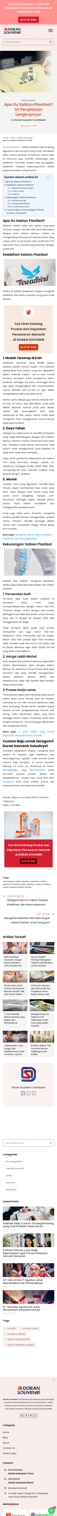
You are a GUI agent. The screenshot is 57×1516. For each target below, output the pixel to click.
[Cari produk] (50, 42)
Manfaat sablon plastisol (23, 884)
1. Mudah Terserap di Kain (21, 188)
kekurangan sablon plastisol (16, 881)
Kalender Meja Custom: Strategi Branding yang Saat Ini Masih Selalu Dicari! (28, 1225)
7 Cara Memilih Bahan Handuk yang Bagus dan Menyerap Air (15, 1014)
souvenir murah (30, 1328)
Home (6, 1432)
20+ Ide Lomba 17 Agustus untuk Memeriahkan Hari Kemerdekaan (23, 1281)
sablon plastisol (43, 884)
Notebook (11, 1189)
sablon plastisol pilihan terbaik (17, 887)
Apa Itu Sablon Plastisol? (19, 181)
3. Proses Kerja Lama (20, 206)
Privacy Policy (9, 1453)
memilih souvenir (15, 1168)
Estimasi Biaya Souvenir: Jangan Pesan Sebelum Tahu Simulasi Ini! (15, 955)
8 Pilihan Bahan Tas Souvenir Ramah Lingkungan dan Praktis (42, 1044)
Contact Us (9, 1448)
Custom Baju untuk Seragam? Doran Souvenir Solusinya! (25, 211)
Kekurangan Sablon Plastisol (21, 197)
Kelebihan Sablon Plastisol (20, 185)
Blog (5, 1437)
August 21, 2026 (9, 1229)
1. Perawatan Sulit (18, 200)
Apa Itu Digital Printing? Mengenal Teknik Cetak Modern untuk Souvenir (42, 955)
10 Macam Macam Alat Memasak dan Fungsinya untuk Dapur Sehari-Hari (42, 984)
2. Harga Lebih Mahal (20, 203)
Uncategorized (14, 1161)
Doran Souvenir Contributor (30, 120)
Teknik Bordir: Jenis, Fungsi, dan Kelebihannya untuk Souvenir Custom (15, 1044)
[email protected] (17, 1488)
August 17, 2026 (9, 1286)
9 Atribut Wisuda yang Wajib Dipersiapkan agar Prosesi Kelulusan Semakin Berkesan (25, 1253)
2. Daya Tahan (17, 191)
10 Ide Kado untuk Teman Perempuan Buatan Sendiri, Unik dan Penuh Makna (15, 984)
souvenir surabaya (16, 1334)
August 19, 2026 (9, 1259)
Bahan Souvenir (28, 100)
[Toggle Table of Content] (47, 177)
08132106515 (14, 1479)
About (6, 1442)
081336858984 (15, 1469)
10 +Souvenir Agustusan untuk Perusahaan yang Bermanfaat (21, 1308)
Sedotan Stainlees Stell (18, 1339)
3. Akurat (15, 194)
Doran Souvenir (11, 147)
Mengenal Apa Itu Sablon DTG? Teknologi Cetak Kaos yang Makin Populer (42, 1014)
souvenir (11, 1328)
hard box (10, 1182)
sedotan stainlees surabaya (20, 1345)
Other (9, 1175)
